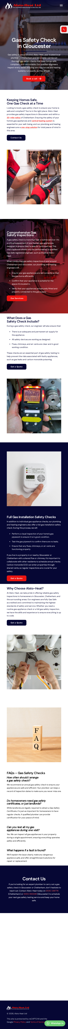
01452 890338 (30, 894)
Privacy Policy (20, 1022)
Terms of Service (37, 1022)
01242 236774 (52, 891)
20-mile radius (13, 117)
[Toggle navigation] (61, 5)
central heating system (42, 121)
